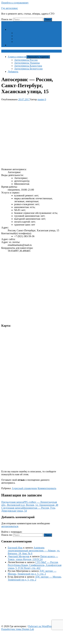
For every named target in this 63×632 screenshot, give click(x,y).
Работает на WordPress (40, 626)
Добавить (15, 45)
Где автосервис (9, 8)
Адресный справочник (24, 488)
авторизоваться (9, 526)
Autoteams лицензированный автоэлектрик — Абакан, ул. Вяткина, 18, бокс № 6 (34, 550)
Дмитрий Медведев (18, 556)
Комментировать (47, 488)
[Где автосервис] (3, 23)
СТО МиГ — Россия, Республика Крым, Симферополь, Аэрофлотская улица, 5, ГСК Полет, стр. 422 (34, 565)
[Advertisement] (31, 133)
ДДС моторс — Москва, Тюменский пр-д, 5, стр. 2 (32, 572)
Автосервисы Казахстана (28, 38)
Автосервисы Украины (27, 35)
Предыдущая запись (29, 503)
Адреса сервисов (19, 29)
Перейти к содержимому (15, 2)
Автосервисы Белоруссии (28, 41)
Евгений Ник (15, 547)
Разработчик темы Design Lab (17, 629)
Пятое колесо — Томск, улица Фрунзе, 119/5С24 (33, 558)
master (40, 99)
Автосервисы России (26, 33)
